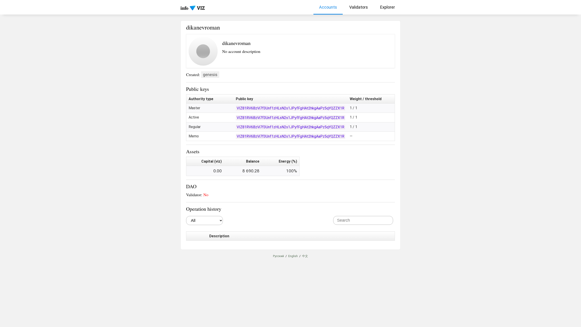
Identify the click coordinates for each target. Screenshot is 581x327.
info (184, 8)
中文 (305, 256)
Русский (278, 256)
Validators (358, 7)
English (293, 256)
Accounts (328, 7)
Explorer (387, 7)
